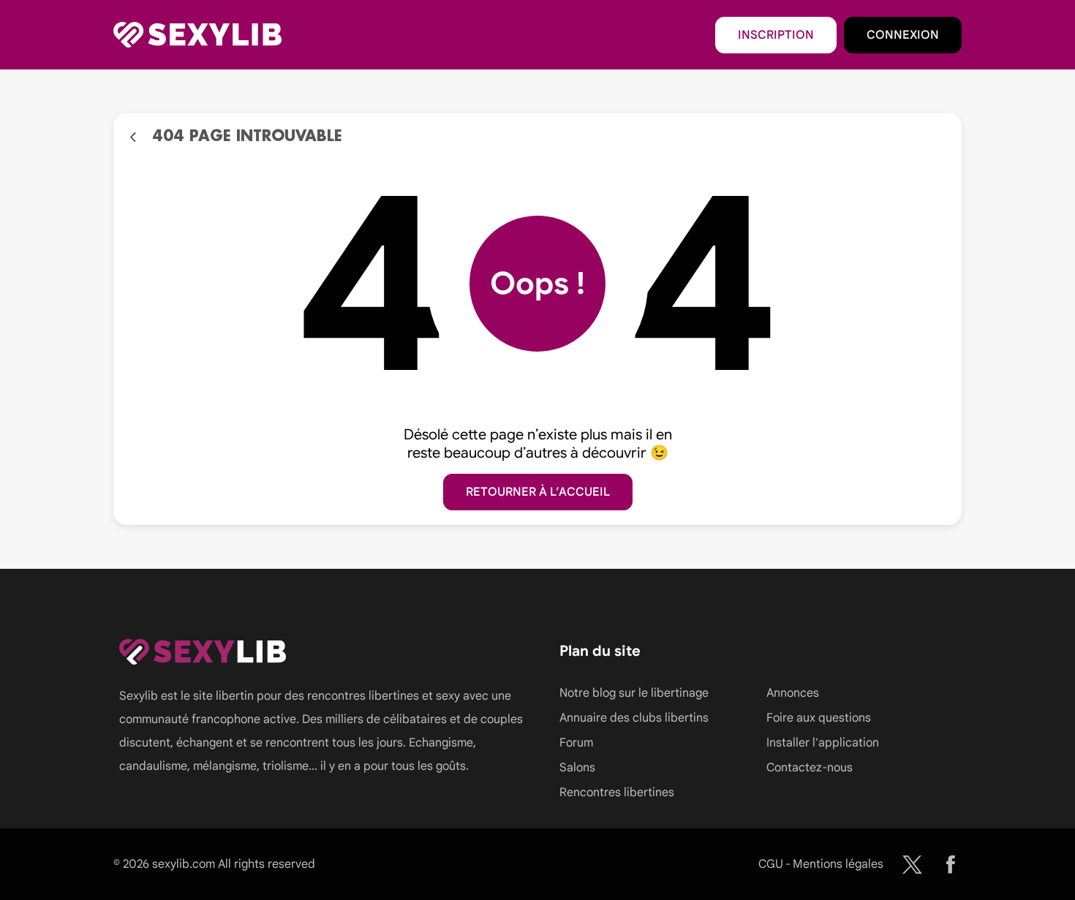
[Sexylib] (912, 864)
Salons (577, 767)
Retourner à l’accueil (538, 492)
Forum (576, 742)
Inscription (776, 35)
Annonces (792, 693)
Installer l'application (822, 742)
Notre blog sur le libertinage (634, 693)
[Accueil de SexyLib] (197, 34)
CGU (770, 864)
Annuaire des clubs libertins (634, 718)
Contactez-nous (809, 767)
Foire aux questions (818, 718)
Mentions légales (838, 864)
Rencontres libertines (616, 792)
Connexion (903, 35)
